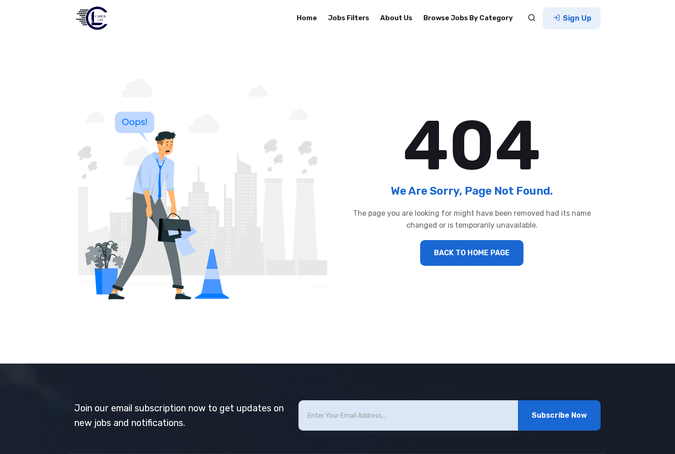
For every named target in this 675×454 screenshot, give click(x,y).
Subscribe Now (559, 415)
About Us (396, 18)
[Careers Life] (94, 18)
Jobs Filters (348, 18)
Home (307, 18)
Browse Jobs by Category (468, 18)
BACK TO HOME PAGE (472, 252)
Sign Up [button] (576, 18)
